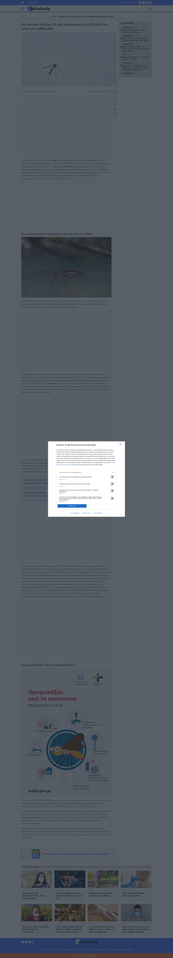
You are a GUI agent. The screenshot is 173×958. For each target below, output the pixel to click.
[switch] (111, 476)
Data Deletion (75, 513)
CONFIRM (72, 506)
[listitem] (86, 472)
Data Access (86, 513)
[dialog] (86, 479)
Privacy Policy (98, 513)
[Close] (121, 445)
